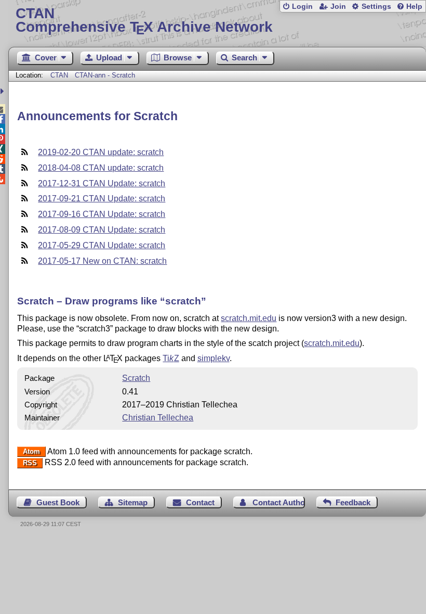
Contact (200, 502)
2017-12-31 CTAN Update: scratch (101, 183)
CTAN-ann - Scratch (105, 75)
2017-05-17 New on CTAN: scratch (102, 261)
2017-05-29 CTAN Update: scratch (101, 245)
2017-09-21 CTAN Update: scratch (101, 198)
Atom (31, 452)
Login (302, 6)
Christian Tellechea (157, 417)
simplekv (213, 358)
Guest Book (57, 502)
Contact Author (278, 502)
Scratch (136, 378)
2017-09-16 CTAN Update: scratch (101, 214)
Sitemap (133, 502)
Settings (376, 6)
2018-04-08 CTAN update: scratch (101, 167)
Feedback (353, 502)
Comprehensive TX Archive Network (144, 20)
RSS (30, 463)
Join (338, 6)
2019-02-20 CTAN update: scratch (101, 152)
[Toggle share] (3, 91)
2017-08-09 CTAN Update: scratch (101, 229)
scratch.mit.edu (248, 318)
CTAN (59, 75)
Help (414, 6)
